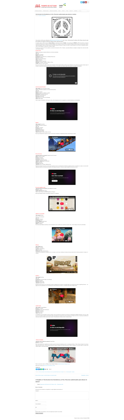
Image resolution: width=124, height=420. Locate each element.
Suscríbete (75, 10)
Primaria (57, 371)
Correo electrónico (38, 403)
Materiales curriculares (38, 10)
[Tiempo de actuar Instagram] (88, 2)
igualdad (70, 371)
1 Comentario (72, 371)
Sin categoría (62, 371)
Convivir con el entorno (41, 371)
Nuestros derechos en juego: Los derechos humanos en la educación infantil (46, 375)
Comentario (37, 390)
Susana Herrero (44, 15)
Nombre (36, 400)
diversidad (67, 371)
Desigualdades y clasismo (84, 375)
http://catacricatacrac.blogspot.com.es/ (64, 363)
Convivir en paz (52, 371)
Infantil (55, 371)
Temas (67, 10)
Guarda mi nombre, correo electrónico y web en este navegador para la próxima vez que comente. (48, 411)
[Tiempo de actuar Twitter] (81, 2)
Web (36, 407)
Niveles (63, 10)
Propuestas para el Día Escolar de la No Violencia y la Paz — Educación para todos (51, 384)
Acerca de (71, 10)
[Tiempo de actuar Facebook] (84, 2)
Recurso (59, 371)
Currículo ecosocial (45, 10)
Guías (59, 10)
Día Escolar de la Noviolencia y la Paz (56, 40)
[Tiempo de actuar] (50, 4)
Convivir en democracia (47, 371)
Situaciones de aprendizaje (53, 10)
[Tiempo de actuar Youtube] (86, 2)
